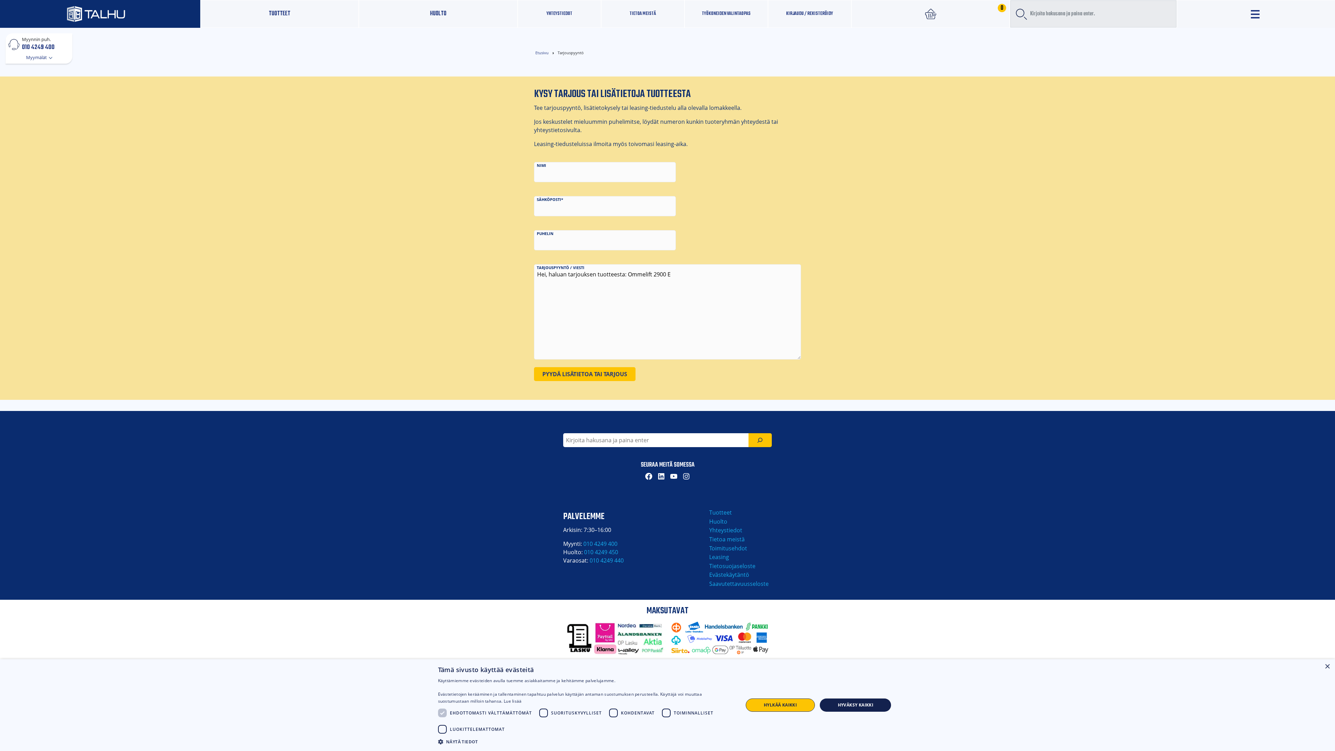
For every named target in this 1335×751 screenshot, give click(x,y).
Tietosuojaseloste (732, 566)
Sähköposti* (550, 199)
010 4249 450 (601, 552)
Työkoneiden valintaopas (726, 13)
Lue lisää (513, 701)
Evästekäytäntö (729, 575)
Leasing (719, 557)
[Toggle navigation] (1256, 14)
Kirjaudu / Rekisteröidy (809, 13)
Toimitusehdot (728, 548)
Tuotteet (279, 13)
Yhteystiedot (725, 530)
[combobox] (1093, 13)
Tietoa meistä (643, 13)
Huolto (438, 13)
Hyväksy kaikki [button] (856, 705)
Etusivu (542, 52)
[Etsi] (760, 440)
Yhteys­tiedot (559, 13)
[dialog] (667, 705)
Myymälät (37, 57)
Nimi (541, 165)
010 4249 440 (607, 560)
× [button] (1327, 666)
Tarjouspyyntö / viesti (560, 267)
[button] (586, 741)
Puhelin (545, 233)
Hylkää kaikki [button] (780, 705)
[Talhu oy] (100, 13)
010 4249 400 (38, 47)
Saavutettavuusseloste (739, 584)
